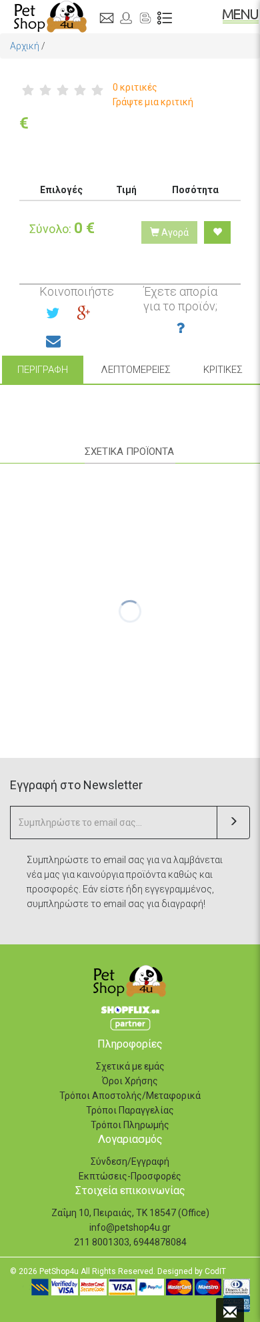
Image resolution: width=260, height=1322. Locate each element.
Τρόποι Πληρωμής (130, 1125)
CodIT (215, 1271)
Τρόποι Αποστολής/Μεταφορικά (130, 1095)
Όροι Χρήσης (130, 1081)
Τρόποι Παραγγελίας (130, 1110)
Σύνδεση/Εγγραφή (130, 1161)
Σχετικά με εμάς (130, 1066)
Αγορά (174, 232)
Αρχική (24, 46)
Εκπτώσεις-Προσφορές (130, 1176)
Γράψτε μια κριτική (153, 102)
